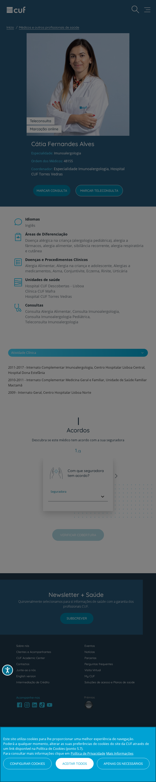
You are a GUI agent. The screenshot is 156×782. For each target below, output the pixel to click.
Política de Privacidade (88, 753)
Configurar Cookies (27, 764)
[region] (78, 754)
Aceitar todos (74, 764)
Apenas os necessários (123, 764)
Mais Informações (119, 753)
